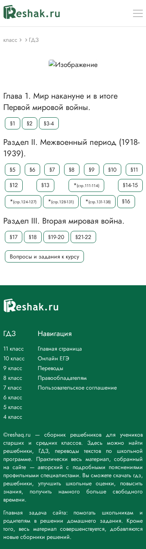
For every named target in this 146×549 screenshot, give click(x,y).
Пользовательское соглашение (77, 387)
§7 (52, 170)
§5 (12, 170)
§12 (14, 185)
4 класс (12, 417)
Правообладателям (62, 378)
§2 (29, 123)
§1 (12, 123)
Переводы (50, 368)
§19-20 (56, 237)
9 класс (12, 368)
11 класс (13, 348)
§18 (33, 237)
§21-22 (83, 237)
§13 (45, 185)
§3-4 (49, 123)
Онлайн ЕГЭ (53, 358)
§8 (72, 170)
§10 (112, 170)
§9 (91, 170)
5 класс (12, 407)
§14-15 (130, 185)
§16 (126, 201)
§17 (13, 237)
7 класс (12, 387)
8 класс (12, 378)
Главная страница (60, 348)
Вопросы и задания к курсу (44, 256)
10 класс (14, 358)
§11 (134, 170)
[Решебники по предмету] (21, 39)
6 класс (12, 397)
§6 (32, 170)
